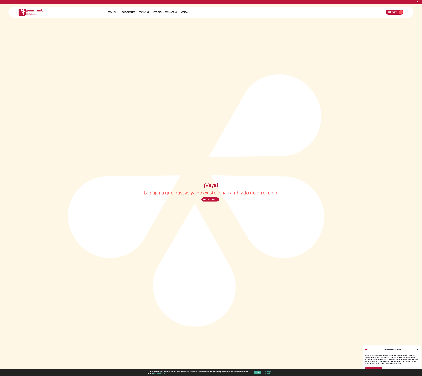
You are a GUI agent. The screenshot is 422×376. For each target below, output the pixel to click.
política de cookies (159, 373)
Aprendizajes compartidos (165, 12)
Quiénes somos (128, 12)
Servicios (112, 12)
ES (419, 2)
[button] (418, 350)
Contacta (392, 12)
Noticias (184, 12)
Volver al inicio (210, 199)
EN (417, 2)
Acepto (257, 372)
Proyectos (144, 12)
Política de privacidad (268, 372)
